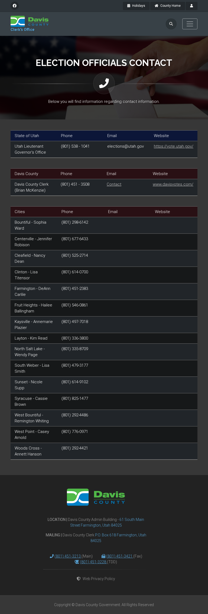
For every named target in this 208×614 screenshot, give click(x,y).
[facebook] (15, 6)
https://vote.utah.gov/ (173, 146)
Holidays (138, 6)
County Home (170, 6)
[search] (171, 23)
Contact (114, 184)
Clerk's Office (22, 29)
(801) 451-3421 (119, 556)
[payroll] (191, 6)
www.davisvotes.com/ (173, 184)
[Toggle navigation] (189, 23)
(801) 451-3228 (93, 562)
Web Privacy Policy (99, 579)
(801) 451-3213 (68, 556)
